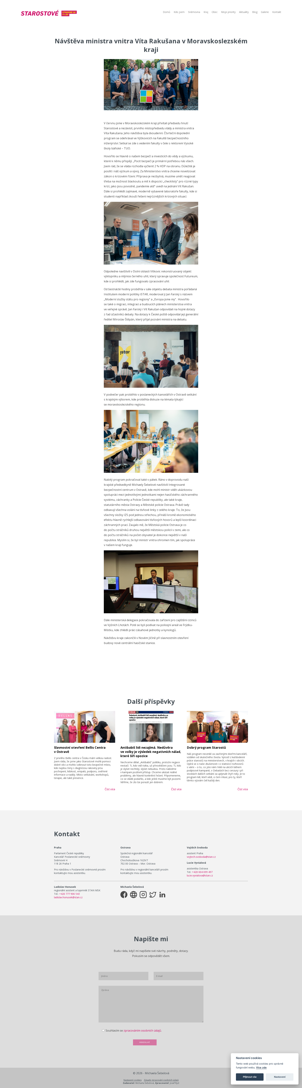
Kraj (206, 12)
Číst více (110, 789)
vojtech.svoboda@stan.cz (201, 856)
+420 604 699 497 (202, 872)
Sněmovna (194, 12)
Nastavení (279, 1076)
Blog (254, 12)
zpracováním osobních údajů (142, 1030)
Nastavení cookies (133, 1080)
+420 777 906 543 (69, 893)
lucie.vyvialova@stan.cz (200, 875)
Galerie (265, 12)
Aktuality (244, 12)
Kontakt (276, 12)
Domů (166, 12)
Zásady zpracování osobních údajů (161, 1080)
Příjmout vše (250, 1076)
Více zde (261, 1067)
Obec (215, 12)
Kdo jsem (179, 12)
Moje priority (228, 12)
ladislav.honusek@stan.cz (68, 897)
